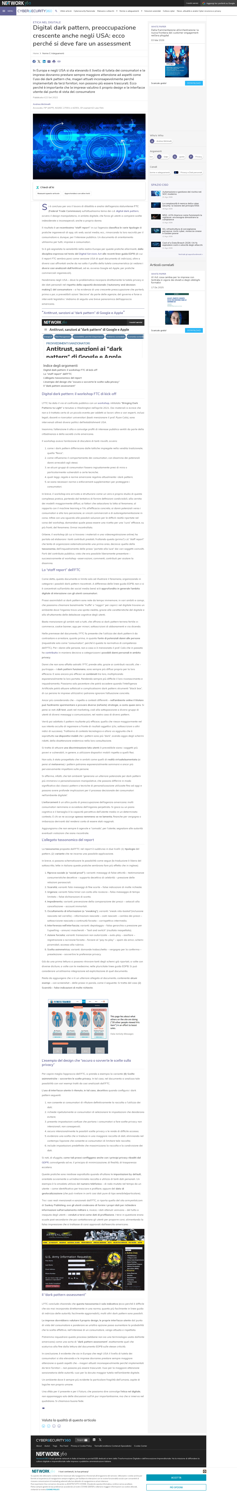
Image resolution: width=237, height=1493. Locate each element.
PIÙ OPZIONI (176, 1487)
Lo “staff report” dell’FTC (57, 373)
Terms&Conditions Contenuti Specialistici (112, 1446)
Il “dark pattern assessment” (59, 385)
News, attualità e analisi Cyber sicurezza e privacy (199, 11)
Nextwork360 (42, 1458)
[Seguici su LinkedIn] (94, 1440)
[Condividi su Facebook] (34, 61)
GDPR (45, 1162)
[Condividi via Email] (49, 61)
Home (36, 53)
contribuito (51, 652)
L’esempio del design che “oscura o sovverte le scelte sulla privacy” (81, 381)
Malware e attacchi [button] (105, 11)
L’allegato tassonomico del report (62, 377)
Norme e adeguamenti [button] (129, 11)
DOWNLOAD (194, 83)
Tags (55, 1446)
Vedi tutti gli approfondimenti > (190, 254)
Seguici (80, 1440)
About (39, 1446)
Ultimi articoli (66, 11)
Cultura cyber (169, 11)
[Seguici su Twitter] (100, 1440)
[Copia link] (59, 61)
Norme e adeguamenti (53, 53)
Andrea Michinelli (41, 104)
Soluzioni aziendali (152, 11)
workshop (103, 402)
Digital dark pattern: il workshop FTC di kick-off (70, 369)
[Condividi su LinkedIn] (44, 61)
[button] (8, 11)
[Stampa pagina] (54, 61)
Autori (47, 1446)
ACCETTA (176, 1477)
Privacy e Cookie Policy (81, 1446)
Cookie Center (140, 1446)
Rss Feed (64, 1446)
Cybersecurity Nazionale (84, 11)
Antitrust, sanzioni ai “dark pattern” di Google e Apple (83, 313)
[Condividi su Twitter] (39, 61)
